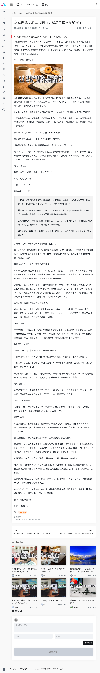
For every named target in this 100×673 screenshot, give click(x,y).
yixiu (46, 28)
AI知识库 (21, 13)
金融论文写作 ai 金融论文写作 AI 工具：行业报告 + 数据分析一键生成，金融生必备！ (82, 570)
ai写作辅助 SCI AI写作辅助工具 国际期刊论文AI (24, 570)
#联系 (61, 669)
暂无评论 (20, 611)
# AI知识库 (22, 512)
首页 (14, 13)
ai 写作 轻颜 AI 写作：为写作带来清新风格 (53, 570)
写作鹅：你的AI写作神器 (51, 600)
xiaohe (17, 575)
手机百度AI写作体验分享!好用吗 (82, 601)
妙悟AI (76, 575)
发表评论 (88, 643)
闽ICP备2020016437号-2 (49, 669)
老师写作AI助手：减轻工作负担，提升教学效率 (24, 601)
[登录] (96, 5)
